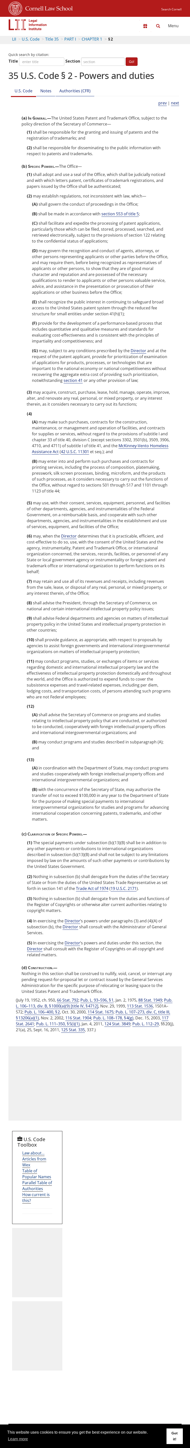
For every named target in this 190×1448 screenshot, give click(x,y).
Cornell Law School (47, 7)
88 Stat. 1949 (150, 1000)
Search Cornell (171, 9)
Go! (131, 61)
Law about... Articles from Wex (34, 1159)
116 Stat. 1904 (78, 1018)
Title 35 (52, 39)
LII (14, 39)
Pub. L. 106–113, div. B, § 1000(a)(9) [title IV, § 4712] (94, 1003)
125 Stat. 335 (73, 1029)
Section (72, 61)
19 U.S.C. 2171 (124, 888)
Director (138, 350)
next (175, 103)
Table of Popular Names (36, 1173)
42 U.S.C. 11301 (75, 451)
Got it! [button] (174, 1436)
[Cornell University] (15, 7)
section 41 (73, 380)
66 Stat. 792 (67, 1000)
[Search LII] (158, 26)
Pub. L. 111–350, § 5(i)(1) (58, 1024)
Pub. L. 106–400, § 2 (42, 1012)
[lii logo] (28, 24)
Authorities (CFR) (75, 91)
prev (162, 103)
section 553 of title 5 (120, 214)
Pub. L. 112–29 (145, 1024)
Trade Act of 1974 (92, 888)
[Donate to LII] (145, 26)
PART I (70, 39)
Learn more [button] (18, 1439)
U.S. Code (31, 39)
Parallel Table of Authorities (37, 1185)
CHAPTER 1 (92, 39)
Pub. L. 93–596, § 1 (97, 1000)
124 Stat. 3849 (117, 1024)
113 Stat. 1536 (140, 1006)
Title (13, 61)
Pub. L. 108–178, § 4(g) (113, 1018)
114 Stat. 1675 (101, 1012)
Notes (45, 91)
